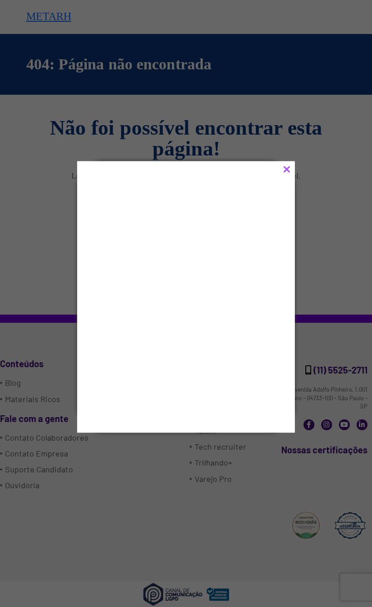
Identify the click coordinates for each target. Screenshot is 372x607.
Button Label (145, 386)
